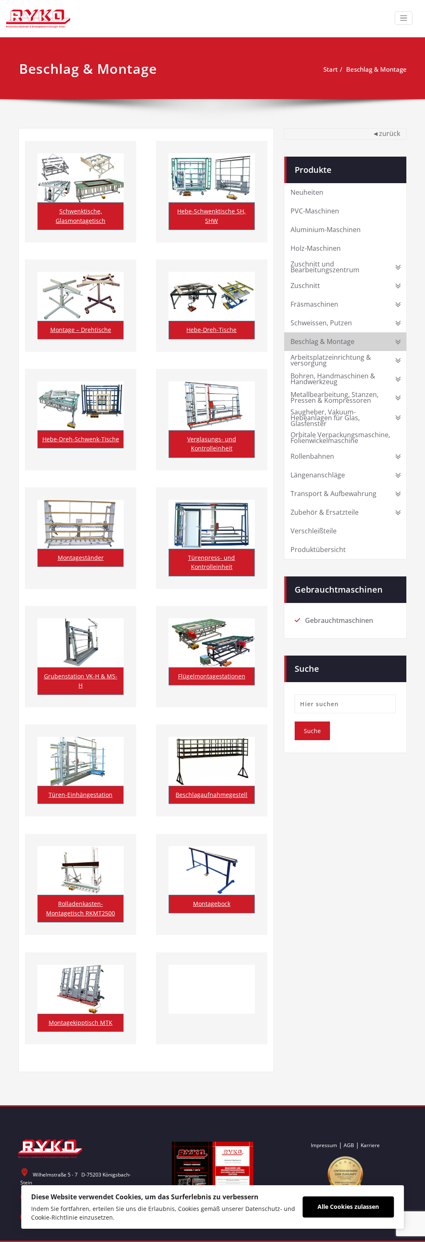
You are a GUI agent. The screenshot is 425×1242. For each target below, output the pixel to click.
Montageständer (81, 558)
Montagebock (211, 904)
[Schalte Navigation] (404, 18)
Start (330, 69)
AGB (349, 1145)
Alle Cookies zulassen (348, 1207)
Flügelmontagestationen (211, 676)
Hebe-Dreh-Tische (211, 330)
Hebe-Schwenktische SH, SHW (211, 215)
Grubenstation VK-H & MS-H (80, 680)
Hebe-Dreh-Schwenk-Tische (80, 439)
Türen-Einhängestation (80, 795)
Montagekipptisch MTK (80, 1023)
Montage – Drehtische (80, 330)
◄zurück (386, 133)
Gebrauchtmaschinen (339, 620)
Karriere (370, 1145)
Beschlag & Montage (376, 69)
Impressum (324, 1145)
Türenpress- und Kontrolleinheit (211, 562)
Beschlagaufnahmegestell (211, 795)
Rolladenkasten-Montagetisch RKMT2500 (80, 908)
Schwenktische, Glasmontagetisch (80, 215)
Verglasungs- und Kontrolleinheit (211, 443)
